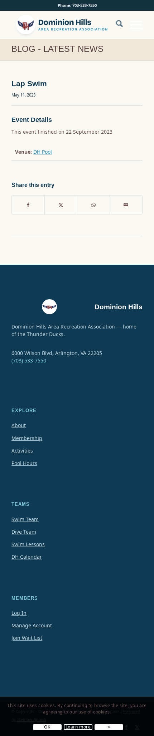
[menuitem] (116, 28)
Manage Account (31, 625)
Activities (22, 450)
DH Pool (42, 151)
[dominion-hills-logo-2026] (63, 24)
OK (47, 727)
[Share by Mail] (126, 205)
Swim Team (25, 519)
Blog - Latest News (57, 49)
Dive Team (23, 531)
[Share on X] (61, 205)
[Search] (116, 24)
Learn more (78, 727)
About (18, 425)
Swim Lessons (28, 544)
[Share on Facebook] (28, 205)
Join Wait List (26, 637)
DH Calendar (26, 556)
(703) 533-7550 (28, 360)
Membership (26, 438)
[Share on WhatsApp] (93, 205)
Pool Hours (24, 463)
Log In (19, 612)
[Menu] (133, 24)
